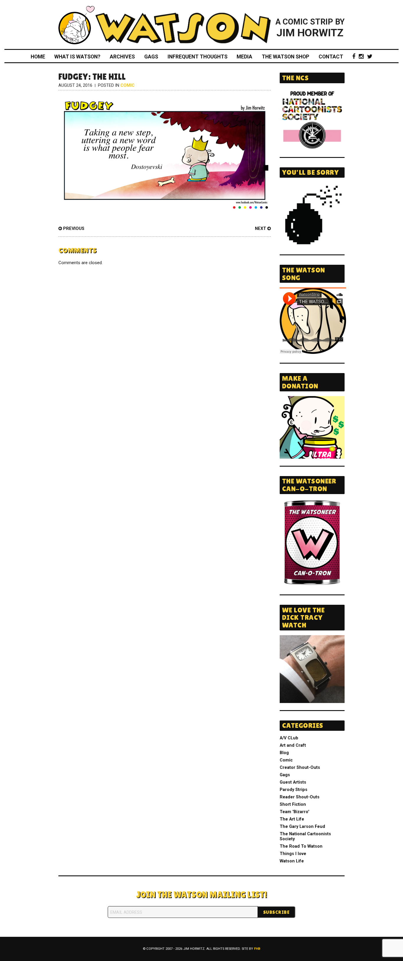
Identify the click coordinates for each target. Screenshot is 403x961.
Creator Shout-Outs (300, 767)
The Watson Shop (285, 57)
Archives (122, 57)
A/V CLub (289, 738)
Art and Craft (293, 745)
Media (244, 57)
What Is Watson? (77, 57)
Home (38, 57)
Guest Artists (293, 782)
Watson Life (292, 861)
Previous (73, 228)
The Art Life (292, 819)
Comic (127, 85)
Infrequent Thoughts (197, 57)
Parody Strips (293, 789)
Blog (284, 752)
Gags (151, 57)
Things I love (293, 853)
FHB (257, 949)
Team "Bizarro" (294, 811)
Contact (331, 57)
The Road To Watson (301, 846)
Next (261, 228)
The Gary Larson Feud (302, 826)
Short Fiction (293, 804)
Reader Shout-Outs (300, 797)
